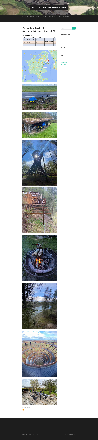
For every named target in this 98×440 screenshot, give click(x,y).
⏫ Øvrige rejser (26, 409)
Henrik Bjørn (25, 16)
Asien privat (60, 16)
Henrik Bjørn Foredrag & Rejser (49, 7)
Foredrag (43, 16)
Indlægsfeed (63, 60)
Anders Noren (70, 434)
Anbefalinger (32, 16)
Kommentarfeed (64, 62)
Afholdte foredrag (52, 16)
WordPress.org (63, 64)
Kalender (67, 16)
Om (38, 16)
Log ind (62, 57)
